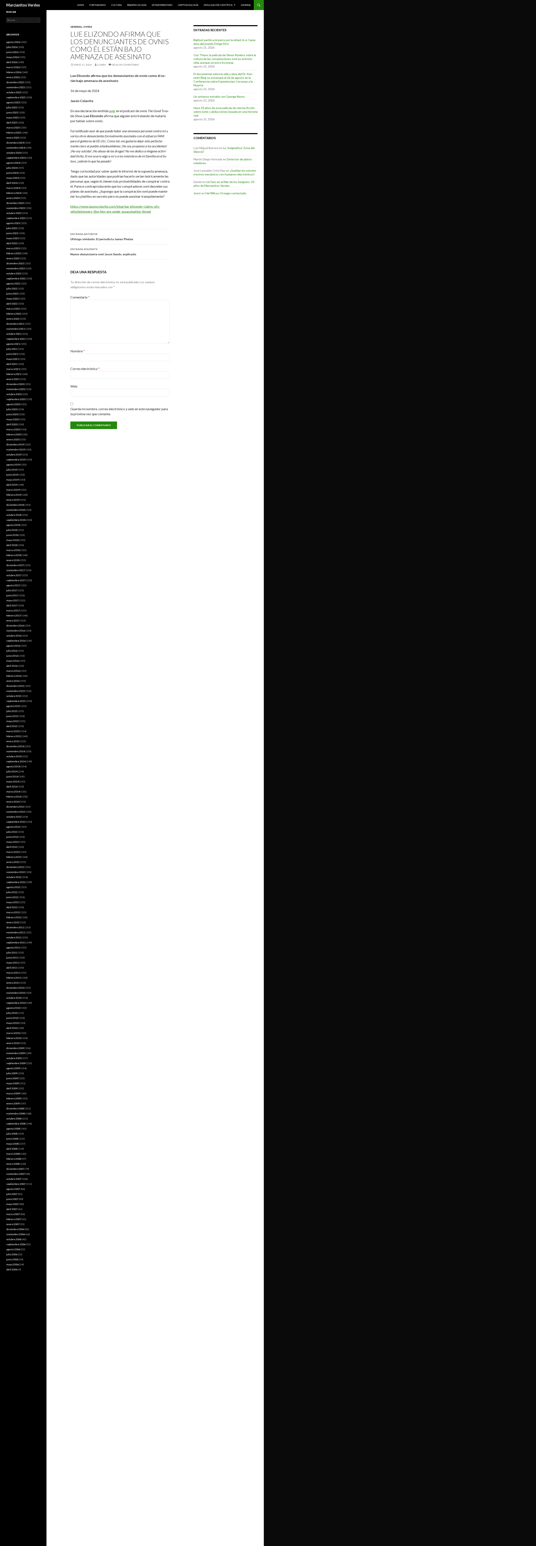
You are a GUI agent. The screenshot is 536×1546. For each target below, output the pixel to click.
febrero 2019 (13, 494)
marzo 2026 (13, 67)
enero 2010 (12, 1043)
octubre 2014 (13, 756)
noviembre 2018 (15, 509)
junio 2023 (12, 233)
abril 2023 (11, 243)
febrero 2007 (13, 1219)
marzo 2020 (13, 429)
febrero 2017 (13, 615)
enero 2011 (12, 982)
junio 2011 (12, 957)
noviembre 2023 (15, 208)
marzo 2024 (13, 187)
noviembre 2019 (15, 449)
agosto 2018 (13, 525)
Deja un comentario (125, 64)
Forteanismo (97, 5)
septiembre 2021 (16, 338)
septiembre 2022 (16, 278)
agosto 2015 (13, 706)
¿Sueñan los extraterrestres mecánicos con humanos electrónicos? (225, 172)
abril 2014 (11, 786)
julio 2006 (11, 1254)
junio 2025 (12, 112)
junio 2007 (12, 1199)
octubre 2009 (13, 1058)
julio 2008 (11, 1133)
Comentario (80, 297)
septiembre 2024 (16, 157)
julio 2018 (11, 530)
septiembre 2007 (16, 1183)
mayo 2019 (12, 479)
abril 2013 (11, 846)
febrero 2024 (13, 193)
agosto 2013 (13, 826)
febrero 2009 (13, 1098)
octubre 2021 (13, 333)
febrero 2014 (13, 796)
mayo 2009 (12, 1083)
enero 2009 (12, 1103)
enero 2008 (12, 1163)
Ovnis (80, 5)
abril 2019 (11, 484)
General (246, 5)
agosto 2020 (13, 404)
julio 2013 (11, 831)
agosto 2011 (13, 947)
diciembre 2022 (15, 263)
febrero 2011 (13, 977)
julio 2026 (11, 47)
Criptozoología (188, 5)
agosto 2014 (13, 766)
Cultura (116, 5)
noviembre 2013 (15, 811)
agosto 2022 (13, 283)
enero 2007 (12, 1224)
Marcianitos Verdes (23, 5)
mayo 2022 (12, 298)
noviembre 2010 (15, 992)
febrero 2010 (13, 1038)
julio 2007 (11, 1194)
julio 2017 (11, 590)
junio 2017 (12, 595)
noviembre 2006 (15, 1234)
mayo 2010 (12, 1023)
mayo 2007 (12, 1204)
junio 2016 (12, 655)
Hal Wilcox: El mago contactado (225, 193)
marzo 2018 (13, 550)
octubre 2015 (13, 696)
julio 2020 (11, 409)
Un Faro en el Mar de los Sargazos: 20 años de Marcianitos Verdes (223, 183)
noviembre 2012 (15, 872)
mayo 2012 (12, 902)
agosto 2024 (13, 162)
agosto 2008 (13, 1128)
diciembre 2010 (15, 987)
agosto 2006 (13, 1249)
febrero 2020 (13, 434)
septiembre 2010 (16, 1002)
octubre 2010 (13, 997)
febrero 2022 (13, 313)
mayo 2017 (12, 600)
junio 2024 (12, 172)
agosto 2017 (13, 585)
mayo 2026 (12, 57)
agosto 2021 (13, 343)
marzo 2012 (13, 912)
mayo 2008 (12, 1143)
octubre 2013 (13, 816)
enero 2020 (12, 439)
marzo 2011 (13, 972)
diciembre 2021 (15, 323)
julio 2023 (11, 228)
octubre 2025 (13, 92)
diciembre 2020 (15, 384)
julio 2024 (11, 167)
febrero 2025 (13, 132)
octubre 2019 (13, 454)
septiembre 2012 (16, 882)
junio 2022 (12, 293)
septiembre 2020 (16, 399)
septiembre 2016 (16, 640)
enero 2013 (12, 862)
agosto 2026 (13, 42)
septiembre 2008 (16, 1123)
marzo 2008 (13, 1153)
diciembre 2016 (15, 625)
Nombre (77, 351)
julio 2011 (11, 952)
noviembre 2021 (15, 328)
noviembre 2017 (15, 570)
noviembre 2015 (15, 691)
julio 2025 (11, 107)
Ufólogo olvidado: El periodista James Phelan (101, 236)
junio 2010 (12, 1017)
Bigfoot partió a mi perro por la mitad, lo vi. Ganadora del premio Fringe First (224, 41)
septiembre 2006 (16, 1244)
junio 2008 (12, 1138)
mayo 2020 (12, 419)
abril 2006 (11, 1269)
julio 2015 (11, 711)
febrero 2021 (13, 374)
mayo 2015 (12, 721)
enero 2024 (12, 198)
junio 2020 (12, 414)
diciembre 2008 (15, 1108)
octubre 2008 (13, 1118)
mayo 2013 (12, 841)
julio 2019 (11, 469)
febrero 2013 (13, 857)
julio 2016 (11, 650)
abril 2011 (11, 967)
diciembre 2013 (15, 806)
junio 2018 (12, 535)
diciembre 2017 (15, 565)
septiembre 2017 (16, 580)
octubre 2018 (13, 514)
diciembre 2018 (15, 504)
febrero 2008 (13, 1158)
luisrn (101, 64)
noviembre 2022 (15, 268)
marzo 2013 (13, 851)
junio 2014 (12, 776)
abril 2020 (11, 424)
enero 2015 (12, 741)
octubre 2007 (13, 1178)
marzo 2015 (13, 731)
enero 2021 (12, 379)
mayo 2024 (12, 177)
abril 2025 (11, 122)
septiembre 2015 (16, 701)
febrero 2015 (13, 736)
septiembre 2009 (16, 1063)
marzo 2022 (13, 308)
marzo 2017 (13, 610)
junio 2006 (12, 1259)
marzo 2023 (13, 248)
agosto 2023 (13, 223)
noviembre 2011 (15, 932)
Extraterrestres (162, 5)
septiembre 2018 (16, 519)
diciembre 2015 (15, 685)
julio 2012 (11, 892)
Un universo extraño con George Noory (219, 96)
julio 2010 (11, 1012)
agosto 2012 (13, 887)
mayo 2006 (12, 1264)
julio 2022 (11, 288)
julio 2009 (11, 1073)
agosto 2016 (13, 645)
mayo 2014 (12, 781)
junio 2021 (12, 353)
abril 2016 (11, 665)
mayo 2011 (12, 962)
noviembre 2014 (15, 751)
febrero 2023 (13, 253)
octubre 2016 (13, 635)
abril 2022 (11, 303)
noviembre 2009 (15, 1053)
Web (73, 386)
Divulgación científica (218, 5)
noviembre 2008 (15, 1113)
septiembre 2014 (16, 761)
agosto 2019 (13, 464)
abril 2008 (11, 1148)
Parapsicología (136, 5)
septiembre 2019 (16, 459)
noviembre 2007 (15, 1173)
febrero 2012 (13, 917)
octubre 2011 (13, 937)
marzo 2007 (13, 1214)
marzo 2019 (13, 489)
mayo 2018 (12, 540)
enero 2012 (12, 922)
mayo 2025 (12, 117)
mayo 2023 (12, 238)
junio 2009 (12, 1078)
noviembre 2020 (15, 389)
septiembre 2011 (16, 942)
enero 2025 (12, 137)
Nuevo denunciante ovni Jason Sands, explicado (103, 252)
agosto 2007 (13, 1189)
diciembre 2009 (15, 1048)
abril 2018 (11, 545)
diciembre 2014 (15, 746)
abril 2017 (11, 605)
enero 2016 (12, 680)
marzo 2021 (13, 369)
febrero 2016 (13, 675)
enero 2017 (12, 620)
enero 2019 (12, 499)
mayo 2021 (12, 359)
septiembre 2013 (16, 821)
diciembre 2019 (15, 444)
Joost (197, 193)
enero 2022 (12, 318)
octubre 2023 (13, 213)
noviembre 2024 (15, 147)
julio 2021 (11, 348)
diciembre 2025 (15, 82)
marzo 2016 (13, 670)
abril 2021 (11, 364)
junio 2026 (12, 52)
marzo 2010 (13, 1033)
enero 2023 (12, 258)
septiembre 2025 (16, 97)
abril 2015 (11, 726)
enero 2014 (12, 801)
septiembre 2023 (16, 218)
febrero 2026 (13, 72)
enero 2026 (12, 77)
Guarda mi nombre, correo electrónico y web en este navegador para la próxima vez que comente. (119, 411)
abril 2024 (11, 182)
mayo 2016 (12, 660)
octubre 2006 (13, 1239)
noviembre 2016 (15, 630)
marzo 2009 (13, 1093)
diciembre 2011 (15, 927)
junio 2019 (12, 474)
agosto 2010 (13, 1007)
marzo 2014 (13, 791)
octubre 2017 (13, 575)
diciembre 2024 (15, 142)
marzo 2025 (13, 127)
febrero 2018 (13, 555)
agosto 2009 (13, 1068)
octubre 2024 (13, 152)
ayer (112, 111)
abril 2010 (11, 1028)
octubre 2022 (13, 273)
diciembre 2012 (15, 867)
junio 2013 (12, 836)
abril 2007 (11, 1209)
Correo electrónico (85, 369)
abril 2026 (11, 62)
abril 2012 (11, 907)
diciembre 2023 (15, 203)
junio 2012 (12, 897)
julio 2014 (11, 771)
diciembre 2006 (15, 1229)
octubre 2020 (13, 394)
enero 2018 (12, 560)
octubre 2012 (13, 877)
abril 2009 (11, 1088)
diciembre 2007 (15, 1168)
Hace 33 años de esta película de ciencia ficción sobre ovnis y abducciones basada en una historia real (225, 111)
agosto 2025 (13, 102)
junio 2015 (12, 716)
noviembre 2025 (15, 87)
